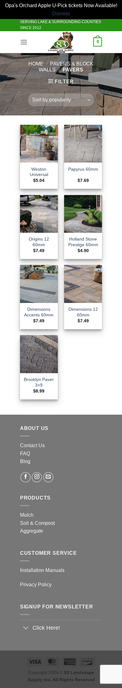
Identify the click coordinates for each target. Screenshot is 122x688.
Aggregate (31, 531)
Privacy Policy (36, 584)
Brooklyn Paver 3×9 (39, 382)
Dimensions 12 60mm (83, 312)
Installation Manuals (42, 570)
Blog (25, 461)
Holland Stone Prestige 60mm (83, 242)
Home (35, 63)
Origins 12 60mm (39, 242)
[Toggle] (26, 628)
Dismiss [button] (61, 13)
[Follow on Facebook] (25, 477)
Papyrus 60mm (83, 169)
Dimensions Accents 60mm (38, 312)
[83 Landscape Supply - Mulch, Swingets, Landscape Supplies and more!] (61, 42)
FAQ (25, 453)
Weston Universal (39, 172)
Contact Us (32, 445)
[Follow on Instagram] (37, 477)
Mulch (26, 515)
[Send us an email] (48, 477)
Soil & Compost (37, 523)
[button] (24, 42)
